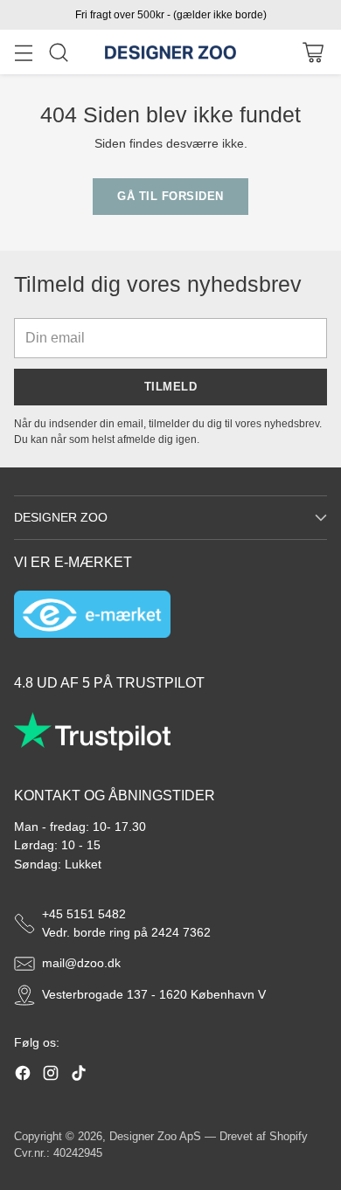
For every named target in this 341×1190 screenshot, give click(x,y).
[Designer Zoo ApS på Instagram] (50, 1075)
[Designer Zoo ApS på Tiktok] (78, 1075)
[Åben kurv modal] (313, 52)
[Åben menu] (23, 52)
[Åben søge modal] (58, 52)
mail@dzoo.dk (81, 963)
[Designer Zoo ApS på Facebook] (22, 1075)
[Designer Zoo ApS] (170, 52)
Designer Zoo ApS (155, 1137)
